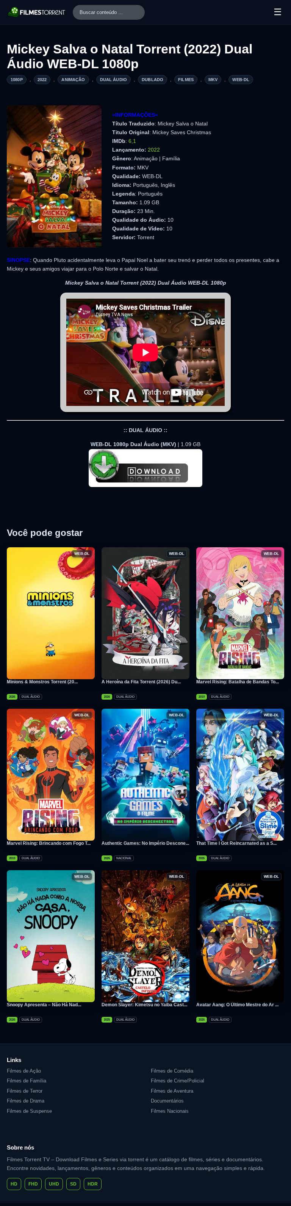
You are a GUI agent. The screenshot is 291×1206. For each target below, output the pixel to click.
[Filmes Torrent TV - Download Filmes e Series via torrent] (37, 12)
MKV (212, 79)
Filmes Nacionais (170, 1111)
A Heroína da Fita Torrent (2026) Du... (141, 681)
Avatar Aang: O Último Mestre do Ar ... (237, 1004)
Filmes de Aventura (172, 1091)
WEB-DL (240, 79)
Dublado (152, 79)
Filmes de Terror (24, 1091)
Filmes (186, 79)
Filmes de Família (26, 1081)
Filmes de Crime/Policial (177, 1081)
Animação (73, 79)
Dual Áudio (113, 79)
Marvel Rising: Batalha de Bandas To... (237, 681)
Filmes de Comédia (172, 1071)
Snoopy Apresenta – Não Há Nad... (44, 1004)
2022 (42, 79)
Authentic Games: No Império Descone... (145, 843)
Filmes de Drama (25, 1101)
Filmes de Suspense (29, 1111)
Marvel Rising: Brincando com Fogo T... (49, 843)
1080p (17, 79)
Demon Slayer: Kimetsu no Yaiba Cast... (144, 1004)
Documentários (167, 1101)
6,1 (132, 141)
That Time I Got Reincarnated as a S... (236, 843)
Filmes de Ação (24, 1071)
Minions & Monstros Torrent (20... (42, 681)
